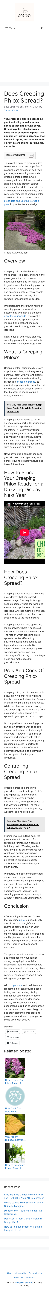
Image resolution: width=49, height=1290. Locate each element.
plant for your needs (15, 316)
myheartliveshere (23, 1282)
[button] (42, 28)
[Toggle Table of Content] (30, 155)
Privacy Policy (35, 1273)
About (10, 1273)
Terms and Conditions (24, 1277)
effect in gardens (25, 381)
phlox (22, 920)
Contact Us (20, 1273)
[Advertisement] (24, 58)
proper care (16, 985)
